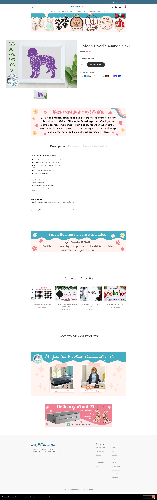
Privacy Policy (116, 466)
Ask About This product (88, 58)
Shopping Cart (115, 2)
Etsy (97, 466)
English (32, 7)
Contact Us (115, 477)
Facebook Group (100, 447)
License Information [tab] (94, 146)
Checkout (123, 2)
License (114, 462)
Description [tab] (57, 146)
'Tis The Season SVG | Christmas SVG (90, 305)
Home (114, 447)
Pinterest (98, 455)
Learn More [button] (52, 497)
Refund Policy (116, 470)
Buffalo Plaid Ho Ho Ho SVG (115, 304)
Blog (113, 458)
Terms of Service (116, 474)
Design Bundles (100, 462)
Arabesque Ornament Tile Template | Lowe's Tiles (66, 305)
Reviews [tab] (73, 146)
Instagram (98, 458)
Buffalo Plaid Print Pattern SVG (41, 304)
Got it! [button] (149, 497)
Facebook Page (100, 451)
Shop (113, 451)
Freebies (114, 455)
